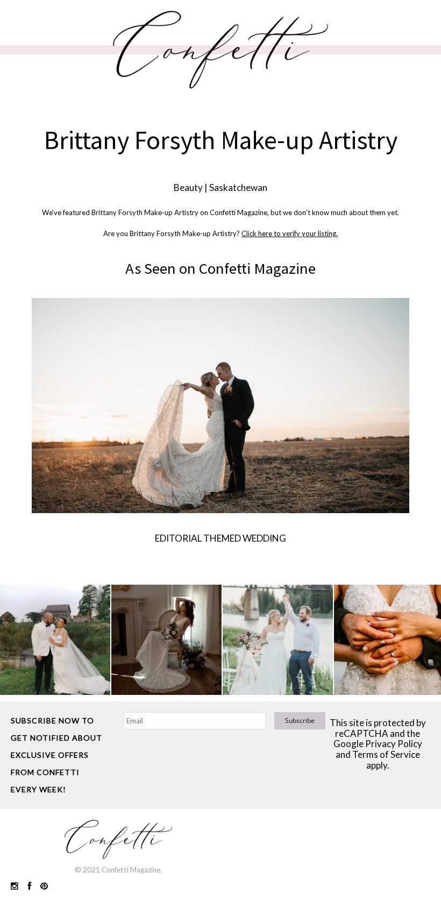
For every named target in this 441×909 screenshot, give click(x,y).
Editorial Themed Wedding (220, 538)
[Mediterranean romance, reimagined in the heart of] (55, 640)
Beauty (188, 187)
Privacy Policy (393, 743)
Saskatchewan (238, 187)
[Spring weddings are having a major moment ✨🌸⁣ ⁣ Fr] (278, 640)
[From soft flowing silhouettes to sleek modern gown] (166, 640)
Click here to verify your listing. (289, 233)
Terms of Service (386, 754)
